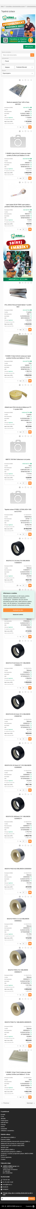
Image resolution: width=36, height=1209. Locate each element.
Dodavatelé (4, 1128)
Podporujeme (4, 1120)
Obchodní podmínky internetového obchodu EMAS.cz (15, 1141)
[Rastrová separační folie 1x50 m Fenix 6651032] (18, 90)
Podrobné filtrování (21, 67)
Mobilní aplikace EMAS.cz (8, 1149)
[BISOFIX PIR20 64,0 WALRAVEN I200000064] (18, 855)
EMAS (2, 6)
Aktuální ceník (4, 1147)
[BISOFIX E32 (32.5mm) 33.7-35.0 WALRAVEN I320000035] (18, 753)
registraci (10, 117)
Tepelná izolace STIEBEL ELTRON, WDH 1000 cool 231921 (18, 510)
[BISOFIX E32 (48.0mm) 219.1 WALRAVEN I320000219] (18, 804)
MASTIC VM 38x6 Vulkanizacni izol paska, (18, 459)
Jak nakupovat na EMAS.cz (8, 1137)
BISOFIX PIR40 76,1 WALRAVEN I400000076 (18, 1022)
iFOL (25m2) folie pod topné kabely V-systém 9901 (18, 306)
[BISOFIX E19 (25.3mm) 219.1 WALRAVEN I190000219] (18, 651)
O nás (2, 1116)
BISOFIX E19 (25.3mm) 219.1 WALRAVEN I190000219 (18, 664)
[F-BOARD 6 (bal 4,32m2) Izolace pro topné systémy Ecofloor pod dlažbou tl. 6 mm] (18, 141)
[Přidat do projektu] (28, 80)
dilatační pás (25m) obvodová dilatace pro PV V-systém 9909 (18, 408)
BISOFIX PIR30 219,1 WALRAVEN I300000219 (18, 971)
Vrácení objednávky (6, 1157)
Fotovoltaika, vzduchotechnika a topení (15, 6)
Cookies (3, 1159)
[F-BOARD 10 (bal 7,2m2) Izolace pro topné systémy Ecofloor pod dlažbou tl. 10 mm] (18, 1060)
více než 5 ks (26, 107)
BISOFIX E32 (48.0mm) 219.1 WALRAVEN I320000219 (18, 817)
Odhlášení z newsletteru (7, 1130)
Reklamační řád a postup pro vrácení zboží (12, 1143)
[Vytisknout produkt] (19, 80)
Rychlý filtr (30, 47)
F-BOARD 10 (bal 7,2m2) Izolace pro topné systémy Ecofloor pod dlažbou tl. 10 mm (18, 1073)
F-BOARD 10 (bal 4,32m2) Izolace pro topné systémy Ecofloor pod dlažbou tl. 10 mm (18, 357)
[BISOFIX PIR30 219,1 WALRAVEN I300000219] (18, 958)
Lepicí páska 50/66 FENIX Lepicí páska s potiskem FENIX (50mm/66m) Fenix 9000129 (18, 205)
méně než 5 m (26, 463)
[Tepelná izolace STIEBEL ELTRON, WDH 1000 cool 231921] (18, 497)
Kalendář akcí (4, 1122)
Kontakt (3, 1114)
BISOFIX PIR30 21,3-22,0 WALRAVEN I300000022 (18, 920)
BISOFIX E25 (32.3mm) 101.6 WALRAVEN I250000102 (18, 715)
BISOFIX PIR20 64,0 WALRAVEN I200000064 (18, 869)
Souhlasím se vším (18, 610)
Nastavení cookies (18, 614)
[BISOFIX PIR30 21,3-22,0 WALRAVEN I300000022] (18, 907)
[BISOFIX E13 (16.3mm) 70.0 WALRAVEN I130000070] (18, 548)
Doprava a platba (5, 1139)
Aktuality (3, 1118)
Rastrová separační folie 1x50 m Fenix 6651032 (18, 103)
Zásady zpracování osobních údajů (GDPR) (12, 1145)
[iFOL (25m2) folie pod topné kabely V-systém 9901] (18, 293)
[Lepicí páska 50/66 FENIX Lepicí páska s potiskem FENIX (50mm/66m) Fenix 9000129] (18, 192)
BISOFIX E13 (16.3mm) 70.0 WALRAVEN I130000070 (18, 562)
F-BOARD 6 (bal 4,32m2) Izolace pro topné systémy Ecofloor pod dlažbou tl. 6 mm (18, 154)
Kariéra (3, 1126)
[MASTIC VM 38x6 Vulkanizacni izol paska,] (18, 446)
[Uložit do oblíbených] (25, 80)
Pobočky (3, 1124)
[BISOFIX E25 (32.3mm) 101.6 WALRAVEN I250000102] (18, 702)
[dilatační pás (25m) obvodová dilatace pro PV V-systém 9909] (18, 395)
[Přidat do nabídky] (31, 80)
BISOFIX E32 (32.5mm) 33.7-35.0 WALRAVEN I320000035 (18, 766)
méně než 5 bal (26, 412)
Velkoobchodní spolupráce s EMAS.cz (11, 1151)
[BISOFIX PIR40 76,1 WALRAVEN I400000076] (18, 1009)
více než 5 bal (26, 158)
